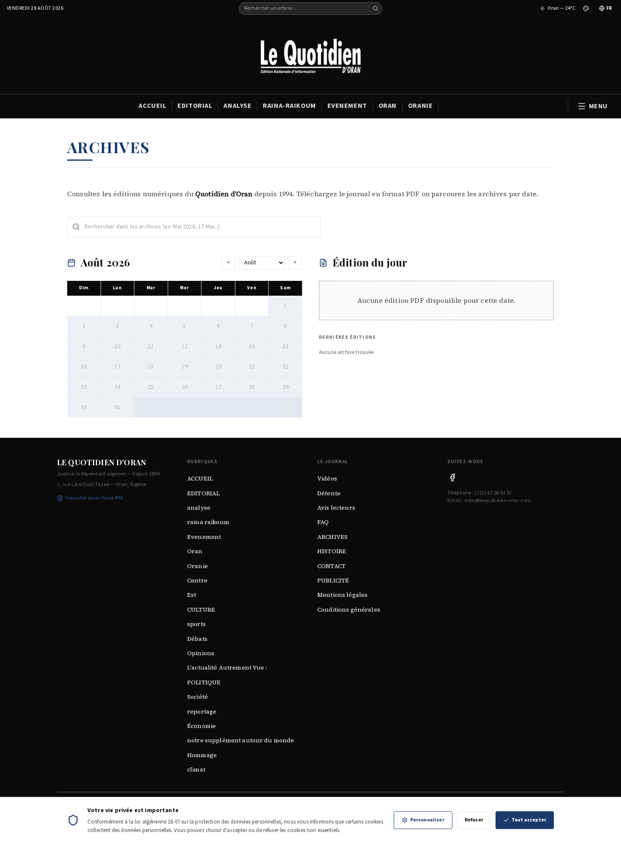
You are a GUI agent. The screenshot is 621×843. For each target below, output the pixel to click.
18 (151, 366)
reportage (201, 711)
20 (218, 366)
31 (117, 407)
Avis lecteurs (336, 507)
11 (151, 346)
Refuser (474, 820)
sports (196, 624)
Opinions (200, 653)
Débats (197, 638)
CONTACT (331, 566)
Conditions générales (348, 609)
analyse (198, 507)
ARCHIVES (332, 537)
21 (252, 366)
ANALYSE (237, 105)
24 (117, 387)
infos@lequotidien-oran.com (497, 500)
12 (185, 346)
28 (252, 387)
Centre (197, 580)
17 (117, 366)
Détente (328, 493)
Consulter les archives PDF (94, 498)
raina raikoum (208, 522)
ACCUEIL (152, 105)
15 (286, 346)
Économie (201, 726)
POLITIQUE (204, 682)
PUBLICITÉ (333, 580)
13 (218, 346)
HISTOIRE (331, 551)
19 (185, 366)
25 (151, 387)
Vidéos (327, 478)
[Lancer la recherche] (375, 8)
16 (84, 366)
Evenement (204, 537)
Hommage (202, 755)
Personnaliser (427, 820)
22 (286, 366)
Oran (195, 551)
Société (197, 696)
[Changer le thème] (585, 8)
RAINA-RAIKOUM (289, 105)
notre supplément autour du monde (240, 740)
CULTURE (201, 609)
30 (84, 407)
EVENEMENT (347, 105)
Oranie (197, 566)
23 (84, 387)
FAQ (323, 522)
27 (218, 387)
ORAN (388, 105)
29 (286, 387)
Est (191, 594)
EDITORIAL (194, 105)
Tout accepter (529, 820)
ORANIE (420, 105)
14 (252, 346)
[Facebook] (452, 477)
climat (196, 769)
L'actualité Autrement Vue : (227, 667)
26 (185, 387)
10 (117, 346)
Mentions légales (342, 594)
